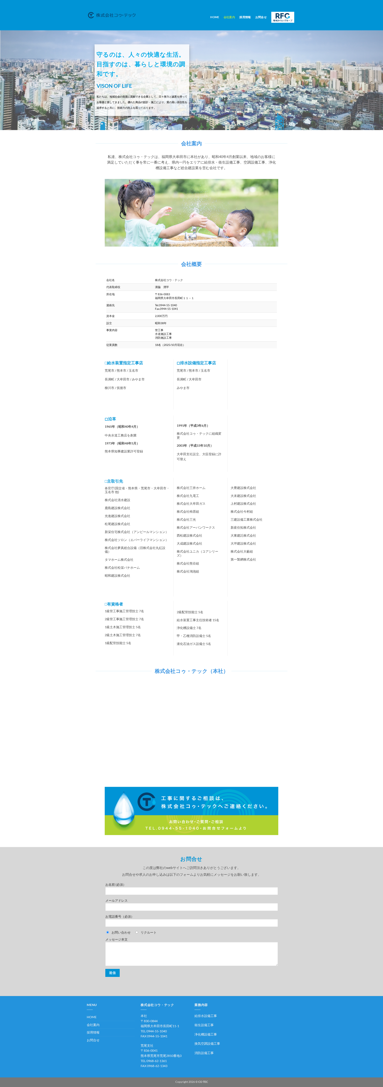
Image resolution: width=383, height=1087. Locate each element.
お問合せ (261, 17)
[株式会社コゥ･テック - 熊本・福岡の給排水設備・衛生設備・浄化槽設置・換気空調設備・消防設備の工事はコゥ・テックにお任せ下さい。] (112, 15)
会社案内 (229, 17)
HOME (214, 17)
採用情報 (245, 17)
